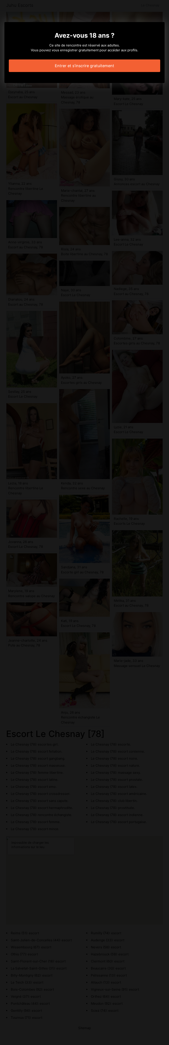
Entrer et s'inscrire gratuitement (84, 65)
